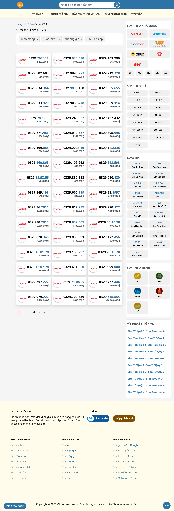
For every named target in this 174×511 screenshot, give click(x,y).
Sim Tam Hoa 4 (137, 358)
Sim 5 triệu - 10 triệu (124, 467)
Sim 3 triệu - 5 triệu (123, 461)
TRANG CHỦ (39, 14)
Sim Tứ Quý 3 (154, 378)
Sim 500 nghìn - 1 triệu (126, 450)
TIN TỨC (136, 14)
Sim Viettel (17, 445)
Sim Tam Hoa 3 (137, 351)
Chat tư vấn (101, 418)
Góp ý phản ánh (125, 418)
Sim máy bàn (18, 472)
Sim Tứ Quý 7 (154, 365)
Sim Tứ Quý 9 (136, 331)
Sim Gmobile (18, 461)
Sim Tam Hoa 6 (155, 392)
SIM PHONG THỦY (116, 14)
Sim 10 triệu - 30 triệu (125, 472)
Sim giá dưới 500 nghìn (126, 445)
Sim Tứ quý (68, 456)
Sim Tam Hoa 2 (157, 344)
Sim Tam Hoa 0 (155, 331)
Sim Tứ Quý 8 (156, 351)
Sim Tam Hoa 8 (155, 385)
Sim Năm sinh (70, 472)
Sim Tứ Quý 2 (156, 371)
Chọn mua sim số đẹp (125, 504)
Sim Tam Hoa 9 (137, 371)
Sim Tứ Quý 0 (156, 338)
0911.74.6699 (15, 506)
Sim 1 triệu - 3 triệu (123, 456)
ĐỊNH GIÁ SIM (59, 14)
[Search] (117, 5)
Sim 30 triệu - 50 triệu (125, 478)
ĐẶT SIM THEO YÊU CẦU (86, 14)
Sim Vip (66, 445)
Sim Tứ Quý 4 (136, 392)
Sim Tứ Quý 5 (136, 385)
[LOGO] (20, 5)
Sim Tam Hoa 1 (137, 344)
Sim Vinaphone (19, 450)
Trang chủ (21, 24)
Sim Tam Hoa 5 (137, 338)
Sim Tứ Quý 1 (136, 365)
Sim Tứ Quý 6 (136, 378)
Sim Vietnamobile (21, 467)
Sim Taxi (66, 478)
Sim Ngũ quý (69, 450)
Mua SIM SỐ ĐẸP (20, 411)
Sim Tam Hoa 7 (157, 358)
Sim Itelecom (18, 478)
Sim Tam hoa (69, 461)
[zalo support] (167, 505)
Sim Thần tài (69, 467)
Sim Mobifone (19, 456)
